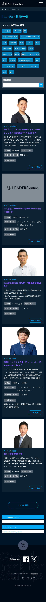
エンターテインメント (30, 36)
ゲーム (29, 42)
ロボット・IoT (9, 66)
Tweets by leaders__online (12, 532)
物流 (4, 60)
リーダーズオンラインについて (18, 574)
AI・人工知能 (20, 48)
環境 (4, 42)
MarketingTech (25, 60)
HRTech (17, 30)
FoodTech (7, 48)
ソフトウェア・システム (28, 66)
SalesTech (7, 54)
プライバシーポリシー (29, 578)
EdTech (13, 42)
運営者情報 (34, 574)
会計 (11, 72)
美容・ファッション (30, 54)
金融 (21, 42)
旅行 (37, 60)
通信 (17, 54)
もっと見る (35, 167)
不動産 (12, 60)
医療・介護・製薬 (10, 36)
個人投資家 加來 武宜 (13, 454)
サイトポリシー (14, 578)
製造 (31, 48)
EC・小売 (6, 30)
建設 (37, 42)
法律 (4, 72)
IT (25, 30)
